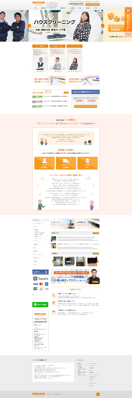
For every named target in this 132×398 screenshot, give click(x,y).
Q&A (34, 247)
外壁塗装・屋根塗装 (38, 234)
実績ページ (91, 385)
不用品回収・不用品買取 (39, 232)
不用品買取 (37, 101)
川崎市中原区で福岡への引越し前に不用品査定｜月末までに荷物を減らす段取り (79, 237)
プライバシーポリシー (38, 254)
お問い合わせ (36, 257)
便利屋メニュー (37, 236)
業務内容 (79, 363)
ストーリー (35, 241)
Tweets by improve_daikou (37, 307)
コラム (34, 264)
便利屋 (37, 96)
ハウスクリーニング (38, 238)
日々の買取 (36, 231)
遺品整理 (36, 229)
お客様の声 (35, 244)
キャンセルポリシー (37, 223)
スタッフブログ (92, 383)
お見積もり (35, 261)
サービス (35, 226)
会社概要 (35, 251)
